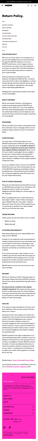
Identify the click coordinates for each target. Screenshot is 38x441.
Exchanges (5, 30)
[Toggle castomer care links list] (33, 407)
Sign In (5, 402)
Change (20, 419)
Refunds (4, 44)
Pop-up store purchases (9, 36)
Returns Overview (7, 25)
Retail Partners (6, 27)
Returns (8, 193)
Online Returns (6, 38)
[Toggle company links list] (33, 410)
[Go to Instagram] (4, 427)
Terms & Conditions (8, 433)
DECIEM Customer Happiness (17, 366)
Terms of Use (17, 360)
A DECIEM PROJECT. (8, 435)
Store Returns (6, 33)
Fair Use (4, 47)
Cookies (26, 433)
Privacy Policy (29, 360)
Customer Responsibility (9, 41)
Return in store (10, 221)
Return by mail (10, 224)
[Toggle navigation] (2, 5)
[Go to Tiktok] (10, 427)
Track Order (7, 399)
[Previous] (2, 1)
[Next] (36, 1)
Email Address (8, 381)
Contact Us (7, 396)
